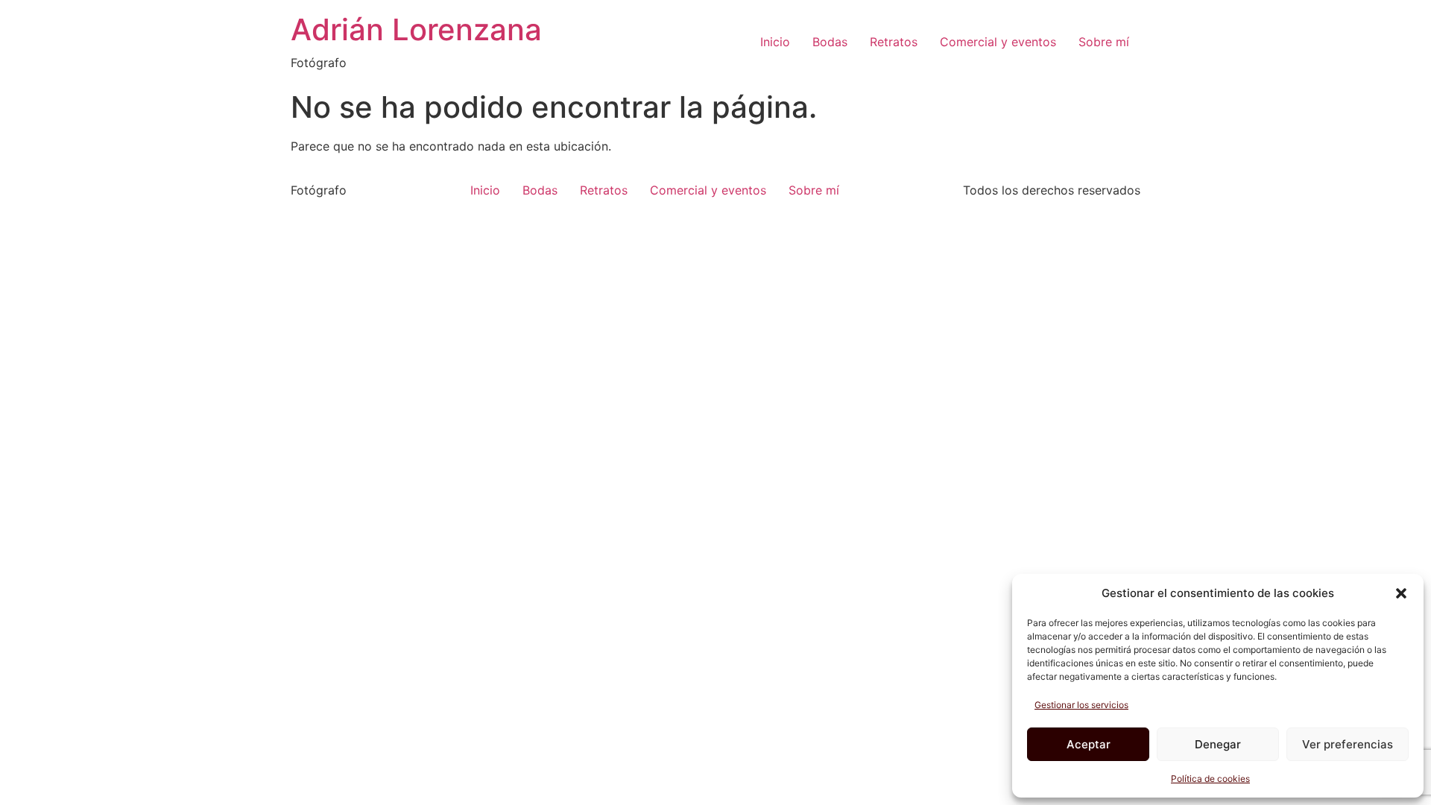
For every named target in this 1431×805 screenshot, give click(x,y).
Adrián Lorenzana (416, 29)
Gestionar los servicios (1081, 704)
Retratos (893, 41)
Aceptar (1089, 744)
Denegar (1218, 744)
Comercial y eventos (998, 41)
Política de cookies (1210, 778)
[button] (1401, 593)
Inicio (775, 41)
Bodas (829, 41)
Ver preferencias (1347, 744)
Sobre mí (1103, 41)
